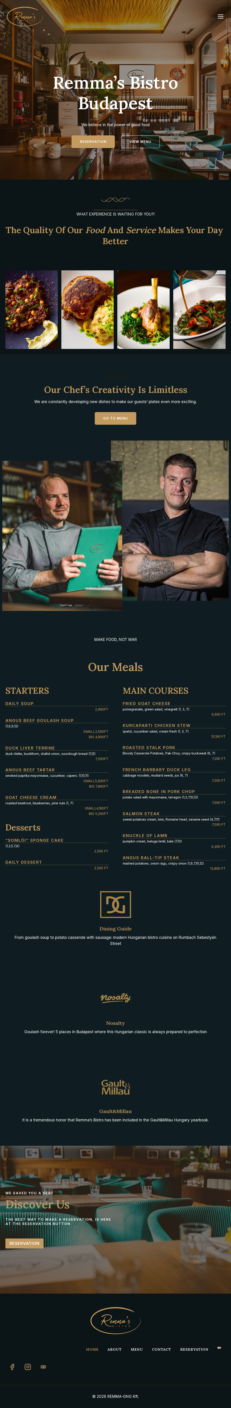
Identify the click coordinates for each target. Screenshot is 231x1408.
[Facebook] (12, 1367)
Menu (137, 1349)
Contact (161, 1349)
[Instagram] (28, 1367)
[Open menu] (222, 16)
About (115, 1349)
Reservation (194, 1349)
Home (92, 1349)
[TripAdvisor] (43, 1367)
